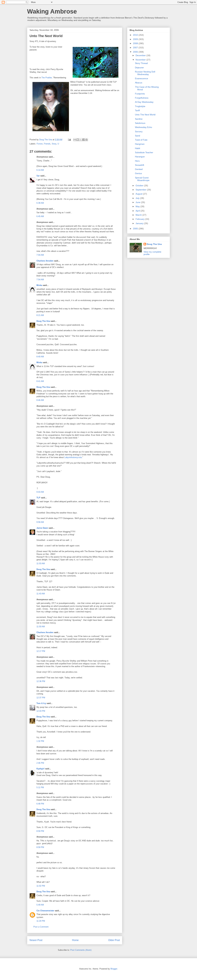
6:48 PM (40, 804)
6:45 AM (40, 216)
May (138, 206)
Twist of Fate (141, 140)
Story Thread (141, 63)
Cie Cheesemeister (45, 910)
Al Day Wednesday (144, 102)
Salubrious (140, 123)
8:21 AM (40, 315)
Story (54, 144)
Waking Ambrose (52, 11)
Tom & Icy (41, 703)
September (141, 189)
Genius (138, 173)
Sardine (139, 119)
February (140, 219)
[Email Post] (69, 139)
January (140, 223)
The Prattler (46, 77)
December (141, 55)
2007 (136, 47)
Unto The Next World (145, 114)
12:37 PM (40, 697)
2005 (136, 228)
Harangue (140, 156)
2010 (136, 35)
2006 (136, 52)
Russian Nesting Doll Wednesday (145, 73)
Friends (47, 144)
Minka (39, 285)
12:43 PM (40, 711)
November (141, 59)
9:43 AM (40, 492)
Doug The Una (43, 321)
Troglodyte (140, 106)
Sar (38, 176)
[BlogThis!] (77, 139)
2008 (136, 43)
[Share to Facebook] (83, 139)
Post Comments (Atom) (80, 950)
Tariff (137, 110)
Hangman (140, 144)
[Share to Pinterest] (86, 139)
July (138, 198)
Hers (137, 161)
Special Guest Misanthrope (142, 178)
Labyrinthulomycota (73, 457)
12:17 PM (40, 651)
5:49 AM (40, 905)
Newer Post (36, 940)
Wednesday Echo (143, 127)
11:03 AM (40, 563)
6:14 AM (40, 170)
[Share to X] (80, 139)
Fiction (40, 144)
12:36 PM (40, 681)
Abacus (138, 82)
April (138, 210)
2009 (136, 39)
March (139, 215)
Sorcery (139, 131)
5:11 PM (40, 787)
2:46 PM (40, 763)
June (138, 202)
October (140, 185)
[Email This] (74, 139)
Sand (137, 135)
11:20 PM (40, 921)
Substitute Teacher (144, 152)
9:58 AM (40, 522)
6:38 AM (40, 203)
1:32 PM (40, 741)
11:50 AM (40, 626)
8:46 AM (40, 400)
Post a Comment (40, 927)
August (139, 194)
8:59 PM (40, 831)
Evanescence (141, 78)
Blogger (114, 969)
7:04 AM (40, 255)
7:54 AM (40, 279)
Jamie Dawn (42, 528)
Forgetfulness (141, 98)
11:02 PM (40, 886)
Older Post (114, 940)
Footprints (140, 93)
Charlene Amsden (44, 261)
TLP (38, 497)
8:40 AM (40, 356)
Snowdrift (139, 165)
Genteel (139, 169)
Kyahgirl (40, 769)
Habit (137, 148)
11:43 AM (40, 593)
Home (75, 940)
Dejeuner (139, 67)
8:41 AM (40, 381)
